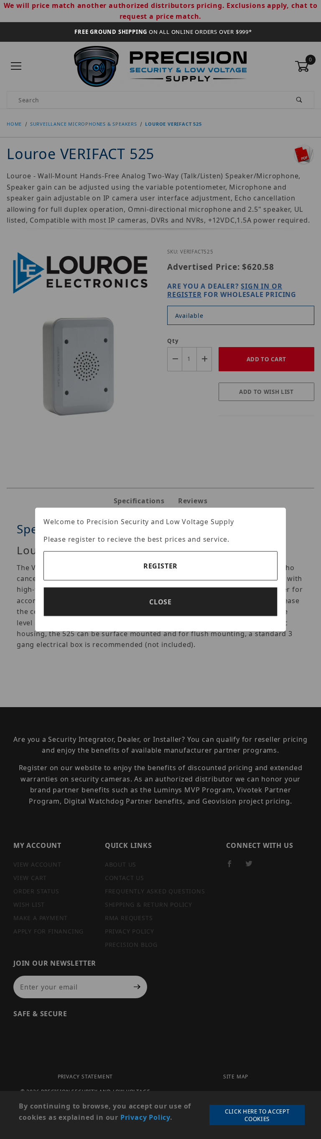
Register (160, 566)
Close (160, 601)
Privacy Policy (145, 1117)
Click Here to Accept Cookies (257, 1115)
